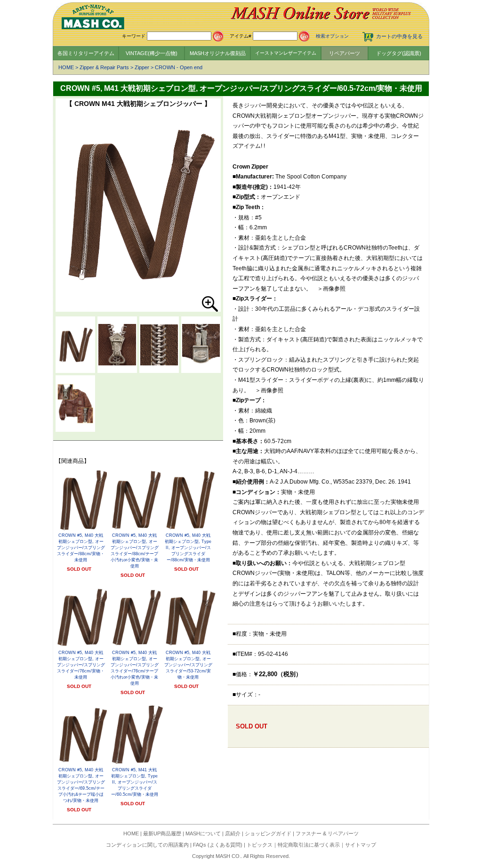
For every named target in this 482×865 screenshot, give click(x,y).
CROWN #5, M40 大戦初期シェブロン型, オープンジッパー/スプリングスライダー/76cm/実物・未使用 (81, 664)
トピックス (260, 845)
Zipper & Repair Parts (104, 67)
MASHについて (203, 833)
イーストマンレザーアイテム (285, 53)
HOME (66, 67)
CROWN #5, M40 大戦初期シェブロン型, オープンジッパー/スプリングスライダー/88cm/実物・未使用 (81, 547)
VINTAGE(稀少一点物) (151, 53)
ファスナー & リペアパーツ (327, 833)
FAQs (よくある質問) (217, 845)
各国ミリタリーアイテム (85, 53)
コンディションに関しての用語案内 (147, 845)
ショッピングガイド (268, 833)
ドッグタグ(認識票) (398, 53)
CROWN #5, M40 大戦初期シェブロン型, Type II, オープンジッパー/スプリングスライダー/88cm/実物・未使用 (188, 547)
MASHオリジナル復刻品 (218, 53)
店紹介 (233, 833)
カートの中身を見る (399, 36)
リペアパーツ (344, 53)
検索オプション (332, 36)
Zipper (142, 67)
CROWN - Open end (178, 67)
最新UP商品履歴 (162, 833)
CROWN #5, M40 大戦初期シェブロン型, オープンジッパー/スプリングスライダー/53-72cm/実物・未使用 (188, 664)
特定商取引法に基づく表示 (309, 845)
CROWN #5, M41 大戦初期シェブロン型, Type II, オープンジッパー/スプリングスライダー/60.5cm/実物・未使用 (134, 782)
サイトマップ (360, 845)
